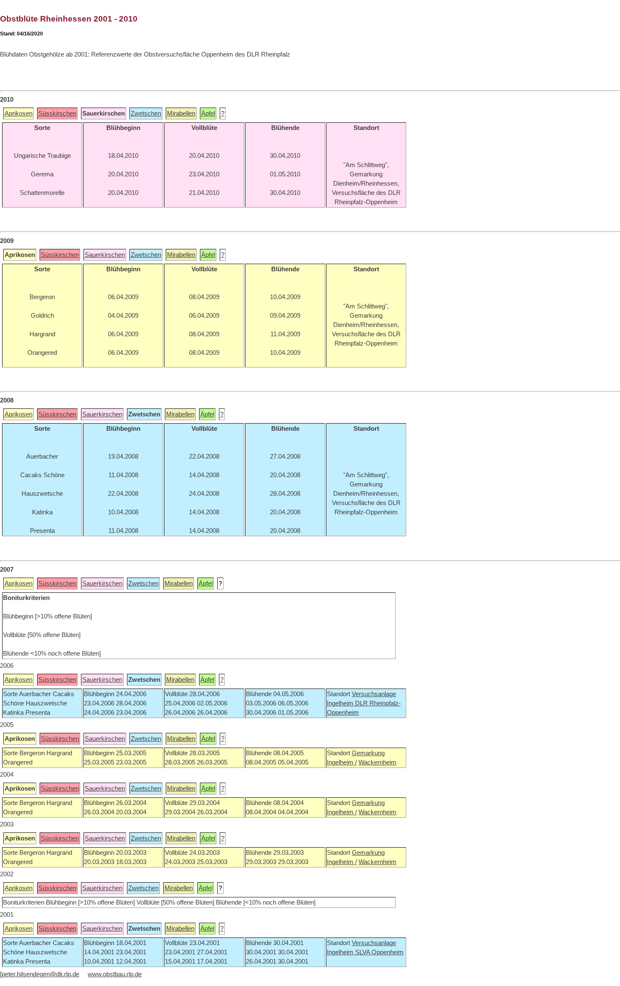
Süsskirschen (57, 113)
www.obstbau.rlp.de (115, 974)
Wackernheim (377, 762)
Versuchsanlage (374, 694)
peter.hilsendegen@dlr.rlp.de (40, 974)
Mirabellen (181, 113)
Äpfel (208, 113)
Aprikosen (18, 113)
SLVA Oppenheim (379, 952)
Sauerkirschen (105, 254)
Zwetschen (146, 113)
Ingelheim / (342, 762)
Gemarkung (368, 753)
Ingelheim (341, 703)
